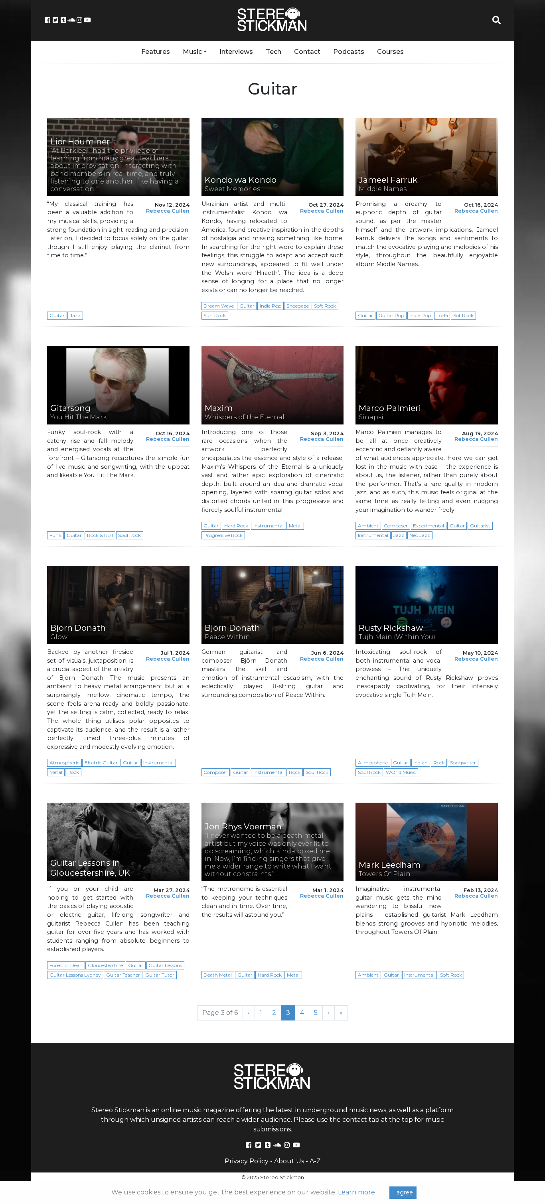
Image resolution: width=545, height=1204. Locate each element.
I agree (403, 1192)
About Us (289, 1161)
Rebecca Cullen (168, 211)
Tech (273, 51)
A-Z (315, 1161)
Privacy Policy (247, 1161)
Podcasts (348, 51)
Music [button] (192, 51)
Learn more (356, 1192)
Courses (390, 51)
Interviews (236, 51)
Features (155, 51)
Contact (307, 51)
